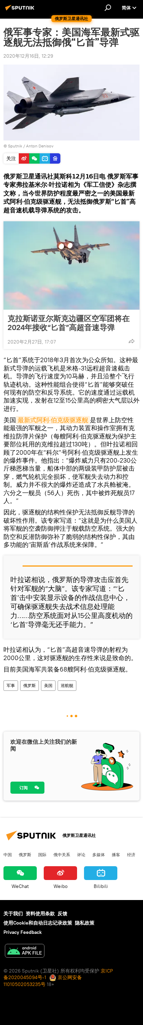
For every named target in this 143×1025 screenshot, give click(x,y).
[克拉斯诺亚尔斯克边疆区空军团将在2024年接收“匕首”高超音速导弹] (71, 265)
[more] (131, 341)
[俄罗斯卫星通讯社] (20, 10)
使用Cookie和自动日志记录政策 (37, 923)
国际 (42, 854)
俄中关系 (61, 854)
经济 (131, 854)
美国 (48, 685)
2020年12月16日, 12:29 (28, 56)
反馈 (62, 913)
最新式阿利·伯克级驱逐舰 (53, 420)
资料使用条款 (40, 913)
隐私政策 (84, 923)
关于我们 (13, 913)
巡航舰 (67, 685)
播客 (116, 854)
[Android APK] (24, 951)
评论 (81, 854)
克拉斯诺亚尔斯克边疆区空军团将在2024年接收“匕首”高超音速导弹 (69, 323)
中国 (7, 854)
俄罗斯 (29, 685)
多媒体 (98, 854)
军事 (11, 685)
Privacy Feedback (22, 932)
